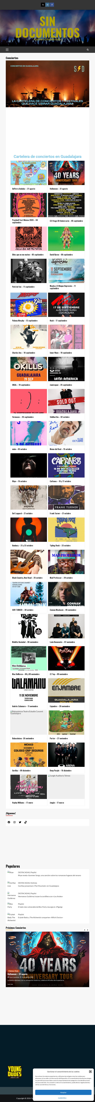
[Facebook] (52, 5)
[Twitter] (43, 5)
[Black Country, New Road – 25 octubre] (28, 562)
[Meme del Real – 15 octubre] (66, 433)
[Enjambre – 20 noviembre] (66, 690)
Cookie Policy (62, 1098)
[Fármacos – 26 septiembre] (28, 401)
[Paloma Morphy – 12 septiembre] (28, 305)
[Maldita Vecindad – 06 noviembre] (28, 626)
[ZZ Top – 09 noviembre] (66, 658)
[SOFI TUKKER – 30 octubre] (28, 594)
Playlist (33, 872)
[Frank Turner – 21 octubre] (66, 497)
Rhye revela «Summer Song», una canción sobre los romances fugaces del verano (49, 875)
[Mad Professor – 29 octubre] (66, 562)
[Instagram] (47, 5)
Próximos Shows (13, 971)
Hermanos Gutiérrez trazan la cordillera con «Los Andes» (40, 896)
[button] (90, 1071)
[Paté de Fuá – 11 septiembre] (28, 271)
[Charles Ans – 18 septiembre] (28, 337)
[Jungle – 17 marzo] (66, 787)
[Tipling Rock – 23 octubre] (66, 530)
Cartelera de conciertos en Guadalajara (47, 156)
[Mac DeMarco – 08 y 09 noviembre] (28, 658)
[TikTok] (25, 823)
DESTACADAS (24, 872)
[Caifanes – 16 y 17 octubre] (66, 465)
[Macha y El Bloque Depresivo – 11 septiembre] (66, 271)
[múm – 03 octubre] (28, 433)
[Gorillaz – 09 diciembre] (28, 755)
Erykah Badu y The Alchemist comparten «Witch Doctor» (40, 917)
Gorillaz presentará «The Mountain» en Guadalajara (38, 886)
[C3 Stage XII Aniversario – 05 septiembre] (66, 205)
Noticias (33, 883)
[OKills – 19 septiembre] (28, 369)
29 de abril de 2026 (27, 977)
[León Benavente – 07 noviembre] (66, 626)
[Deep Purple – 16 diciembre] (66, 755)
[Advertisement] (47, 129)
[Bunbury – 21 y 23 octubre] (28, 530)
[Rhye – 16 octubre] (28, 465)
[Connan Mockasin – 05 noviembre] (66, 594)
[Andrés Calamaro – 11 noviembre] (28, 690)
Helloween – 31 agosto (17, 974)
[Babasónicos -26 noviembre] (28, 722)
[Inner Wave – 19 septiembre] (66, 337)
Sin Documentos (47, 26)
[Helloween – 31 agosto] (66, 173)
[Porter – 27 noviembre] (66, 722)
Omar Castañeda (14, 977)
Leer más (10, 984)
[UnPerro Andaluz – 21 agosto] (28, 173)
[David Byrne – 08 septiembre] (66, 239)
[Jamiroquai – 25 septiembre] (66, 369)
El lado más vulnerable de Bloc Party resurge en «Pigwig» (40, 907)
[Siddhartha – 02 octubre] (66, 401)
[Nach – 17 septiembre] (66, 305)
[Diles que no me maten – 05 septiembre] (28, 239)
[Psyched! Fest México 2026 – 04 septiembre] (28, 205)
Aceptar (63, 1092)
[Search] (87, 50)
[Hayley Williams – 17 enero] (28, 787)
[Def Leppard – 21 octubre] (28, 497)
